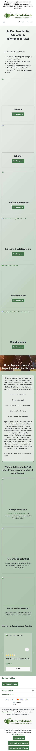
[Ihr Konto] (27, 22)
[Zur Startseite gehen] (18, 15)
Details (18, 669)
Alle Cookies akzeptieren (19, 748)
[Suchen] (18, 22)
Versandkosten (7, 712)
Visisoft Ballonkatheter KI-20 (17, 658)
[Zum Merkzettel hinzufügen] (27, 649)
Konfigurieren (19, 738)
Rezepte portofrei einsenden (16, 514)
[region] (18, 652)
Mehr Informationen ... (18, 734)
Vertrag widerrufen (10, 684)
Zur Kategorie (18, 114)
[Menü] (4, 22)
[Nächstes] (33, 652)
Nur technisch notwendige (18, 743)
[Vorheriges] (2, 652)
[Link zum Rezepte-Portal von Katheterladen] (18, 492)
